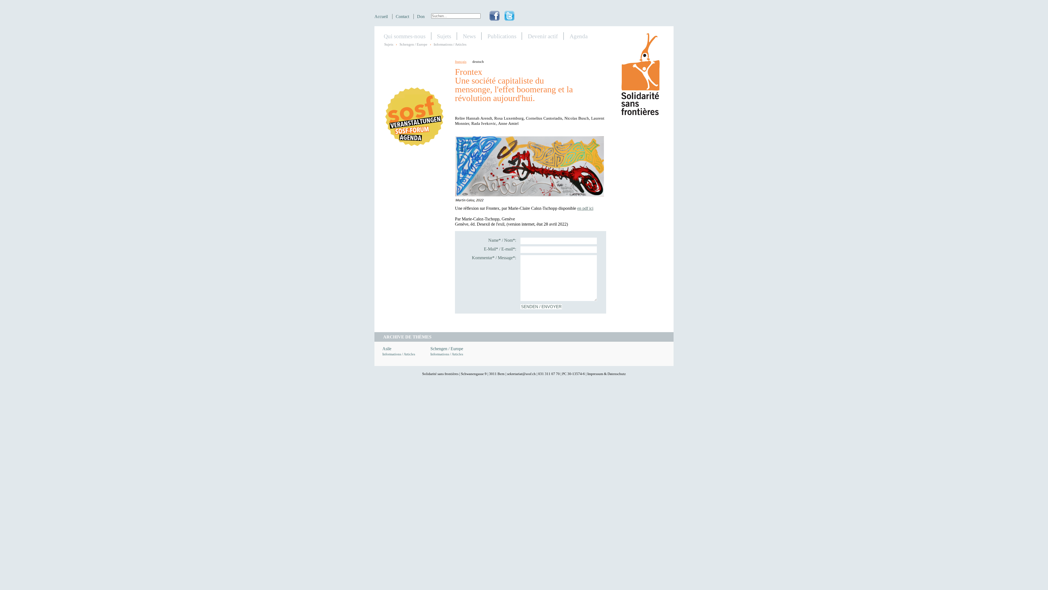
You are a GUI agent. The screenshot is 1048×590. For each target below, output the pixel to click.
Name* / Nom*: (502, 240)
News (469, 36)
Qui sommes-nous (404, 36)
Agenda (579, 36)
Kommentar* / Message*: (494, 257)
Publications (501, 36)
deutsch (478, 62)
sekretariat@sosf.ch (521, 374)
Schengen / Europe (413, 44)
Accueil (381, 16)
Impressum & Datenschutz (606, 374)
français (460, 62)
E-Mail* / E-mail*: (500, 249)
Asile (386, 348)
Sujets (444, 36)
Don (421, 16)
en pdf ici (585, 208)
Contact (402, 16)
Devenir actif (543, 36)
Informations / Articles (450, 44)
